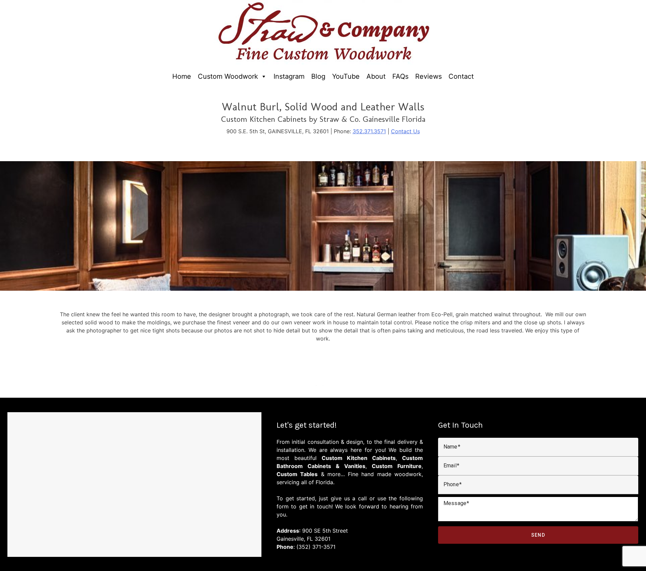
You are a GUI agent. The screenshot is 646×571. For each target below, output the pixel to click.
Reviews (428, 76)
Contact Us (405, 131)
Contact (461, 76)
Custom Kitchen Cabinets (359, 458)
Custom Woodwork (228, 76)
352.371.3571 (369, 131)
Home (181, 76)
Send (538, 535)
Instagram (289, 76)
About (376, 76)
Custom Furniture (397, 466)
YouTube (346, 76)
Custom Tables (297, 474)
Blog (318, 76)
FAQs (400, 76)
